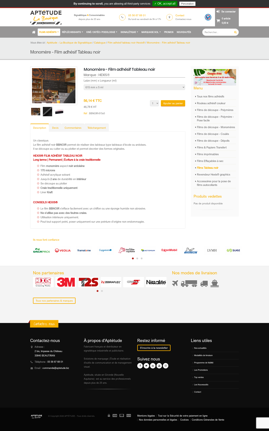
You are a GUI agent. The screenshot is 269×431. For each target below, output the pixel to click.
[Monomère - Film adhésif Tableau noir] (53, 85)
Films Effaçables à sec (210, 160)
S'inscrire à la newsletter (154, 347)
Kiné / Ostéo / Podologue (100, 32)
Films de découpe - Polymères (215, 109)
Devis (55, 127)
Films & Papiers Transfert (212, 147)
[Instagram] (165, 365)
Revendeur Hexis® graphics (213, 174)
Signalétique (128, 32)
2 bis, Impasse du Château (48, 351)
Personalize (187, 3)
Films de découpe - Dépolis (213, 140)
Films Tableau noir (207, 167)
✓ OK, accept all (164, 3)
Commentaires (73, 127)
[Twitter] (146, 365)
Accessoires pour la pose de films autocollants (214, 182)
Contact (197, 392)
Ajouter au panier (173, 103)
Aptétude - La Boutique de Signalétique (69, 42)
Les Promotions (201, 370)
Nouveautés (184, 32)
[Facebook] (140, 365)
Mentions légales (146, 415)
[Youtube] (159, 365)
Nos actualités (200, 348)
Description (39, 127)
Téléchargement (96, 127)
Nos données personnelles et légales (158, 419)
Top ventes (199, 377)
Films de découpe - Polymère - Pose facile (215, 118)
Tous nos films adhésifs (210, 96)
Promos (168, 32)
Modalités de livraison (203, 355)
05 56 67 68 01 (55, 361)
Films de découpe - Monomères (216, 127)
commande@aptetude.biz (55, 368)
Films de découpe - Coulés (213, 133)
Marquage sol (150, 32)
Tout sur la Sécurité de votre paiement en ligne (183, 415)
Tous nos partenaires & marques (54, 300)
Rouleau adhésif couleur (211, 103)
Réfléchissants (71, 32)
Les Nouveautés (201, 384)
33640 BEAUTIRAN (45, 355)
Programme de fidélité (203, 362)
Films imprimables (208, 154)
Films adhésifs (48, 32)
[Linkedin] (153, 365)
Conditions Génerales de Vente (208, 419)
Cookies (184, 419)
